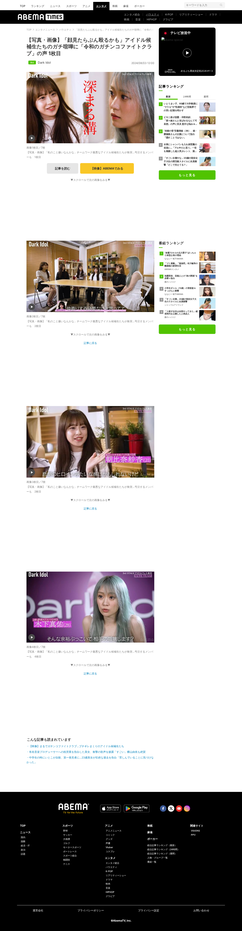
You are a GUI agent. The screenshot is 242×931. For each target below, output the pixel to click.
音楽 (138, 19)
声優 (108, 843)
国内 (23, 837)
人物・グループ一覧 (157, 857)
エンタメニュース (45, 29)
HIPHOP (152, 19)
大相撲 (66, 839)
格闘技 (66, 859)
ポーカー (139, 6)
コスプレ (110, 851)
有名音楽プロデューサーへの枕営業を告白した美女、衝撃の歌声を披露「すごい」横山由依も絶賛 (87, 751)
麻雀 (126, 6)
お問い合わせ (201, 910)
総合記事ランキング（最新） (162, 845)
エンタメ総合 (132, 14)
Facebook (163, 808)
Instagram (187, 808)
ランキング (37, 6)
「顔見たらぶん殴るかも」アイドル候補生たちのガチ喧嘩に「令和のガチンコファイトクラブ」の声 (130, 29)
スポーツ (71, 6)
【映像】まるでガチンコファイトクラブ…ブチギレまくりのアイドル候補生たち (76, 746)
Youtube (179, 808)
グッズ (109, 839)
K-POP (169, 14)
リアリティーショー (191, 14)
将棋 (115, 6)
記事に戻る (90, 343)
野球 (65, 830)
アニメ (86, 6)
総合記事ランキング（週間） (162, 853)
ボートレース (70, 851)
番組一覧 (151, 861)
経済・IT (25, 845)
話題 (23, 853)
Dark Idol (44, 62)
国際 (23, 841)
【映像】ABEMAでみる (107, 168)
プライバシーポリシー (91, 910)
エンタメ (101, 6)
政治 (23, 849)
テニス (66, 863)
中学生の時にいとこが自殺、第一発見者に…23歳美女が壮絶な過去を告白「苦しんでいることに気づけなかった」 (90, 760)
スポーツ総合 (70, 855)
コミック (110, 834)
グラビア (168, 19)
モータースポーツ (72, 847)
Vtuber (109, 847)
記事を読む (62, 168)
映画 (126, 19)
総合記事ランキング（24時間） (163, 849)
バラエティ (152, 14)
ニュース (55, 6)
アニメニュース (114, 830)
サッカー (67, 834)
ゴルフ (66, 843)
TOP (22, 6)
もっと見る (187, 175)
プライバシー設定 (148, 910)
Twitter (171, 808)
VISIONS (195, 830)
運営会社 (38, 910)
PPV (193, 834)
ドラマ (213, 14)
